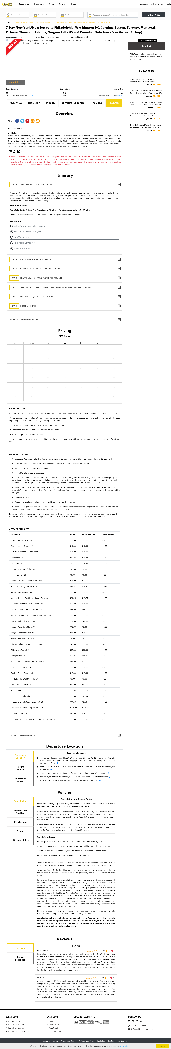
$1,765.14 (153, 119)
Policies (97, 103)
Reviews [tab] (20, 948)
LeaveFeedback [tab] (20, 958)
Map (64, 95)
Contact (62, 4)
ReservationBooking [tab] (20, 811)
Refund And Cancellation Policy (92, 1041)
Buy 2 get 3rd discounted (147, 40)
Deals (73, 4)
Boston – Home (24, 306)
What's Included (18, 408)
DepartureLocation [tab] (20, 756)
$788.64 (155, 107)
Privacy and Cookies (69, 1041)
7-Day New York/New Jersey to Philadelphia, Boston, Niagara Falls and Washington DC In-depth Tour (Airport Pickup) (146, 92)
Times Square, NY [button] (22, 248)
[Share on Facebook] (17, 121)
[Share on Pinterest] (28, 121)
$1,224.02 (153, 130)
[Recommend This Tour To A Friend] (38, 121)
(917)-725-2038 (142, 4)
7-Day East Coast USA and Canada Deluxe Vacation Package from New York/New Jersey (145, 126)
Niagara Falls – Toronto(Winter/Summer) (37, 278)
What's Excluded (18, 454)
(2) (21, 82)
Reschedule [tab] (20, 822)
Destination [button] (24, 4)
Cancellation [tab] (20, 801)
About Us (47, 1041)
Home (8, 22)
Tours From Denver (16, 1028)
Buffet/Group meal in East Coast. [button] (29, 226)
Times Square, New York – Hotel (32, 184)
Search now (153, 14)
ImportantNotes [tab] (20, 780)
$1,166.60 (153, 84)
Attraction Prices (19, 529)
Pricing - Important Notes (22, 735)
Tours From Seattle (16, 1024)
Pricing (50, 103)
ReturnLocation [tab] (20, 768)
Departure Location (74, 103)
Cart (162, 4)
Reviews (114, 103)
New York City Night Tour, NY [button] (27, 231)
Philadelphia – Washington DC (31, 259)
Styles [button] (51, 4)
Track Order (154, 4)
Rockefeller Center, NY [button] (24, 242)
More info (124, 1046)
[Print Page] (33, 121)
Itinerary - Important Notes (23, 319)
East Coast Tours (55, 1031)
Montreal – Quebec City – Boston (33, 296)
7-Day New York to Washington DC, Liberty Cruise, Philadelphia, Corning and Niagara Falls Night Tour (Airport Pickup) (146, 103)
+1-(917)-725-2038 (138, 1026)
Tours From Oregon (16, 1021)
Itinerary (34, 103)
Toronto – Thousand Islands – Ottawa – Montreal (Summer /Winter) (51, 287)
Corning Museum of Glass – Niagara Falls (37, 268)
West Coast (53, 1028)
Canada (52, 1021)
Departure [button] (39, 4)
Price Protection (113, 1041)
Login (168, 4)
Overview (16, 103)
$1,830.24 (153, 96)
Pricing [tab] (20, 831)
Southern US (54, 1024)
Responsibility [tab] (21, 840)
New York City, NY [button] (22, 237)
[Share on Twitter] (22, 121)
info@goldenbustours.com (142, 1029)
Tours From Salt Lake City (18, 1031)
